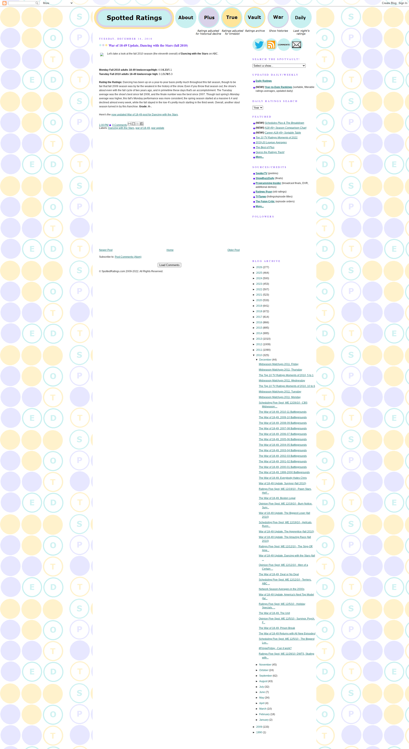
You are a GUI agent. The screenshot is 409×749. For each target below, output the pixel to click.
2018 (259, 311)
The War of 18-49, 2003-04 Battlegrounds (283, 450)
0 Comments (119, 125)
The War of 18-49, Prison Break (277, 628)
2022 (259, 289)
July (262, 686)
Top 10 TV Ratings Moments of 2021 (277, 137)
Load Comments (169, 265)
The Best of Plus (265, 147)
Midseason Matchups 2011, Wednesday (282, 380)
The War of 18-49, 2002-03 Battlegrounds (283, 455)
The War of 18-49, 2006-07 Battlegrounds (283, 434)
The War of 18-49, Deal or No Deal (279, 574)
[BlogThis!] (133, 124)
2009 (259, 726)
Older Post (234, 250)
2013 (259, 338)
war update (157, 128)
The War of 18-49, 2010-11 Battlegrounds (283, 411)
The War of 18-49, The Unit (274, 613)
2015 (259, 327)
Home (170, 250)
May (262, 697)
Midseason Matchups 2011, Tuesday (280, 391)
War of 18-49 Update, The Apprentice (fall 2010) (286, 531)
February (264, 714)
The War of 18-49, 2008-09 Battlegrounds (283, 422)
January (264, 719)
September (266, 675)
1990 (259, 732)
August (263, 681)
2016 (259, 322)
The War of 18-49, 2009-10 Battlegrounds (283, 417)
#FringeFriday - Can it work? (275, 648)
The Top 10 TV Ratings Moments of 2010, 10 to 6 (287, 386)
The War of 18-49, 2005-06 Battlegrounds (283, 439)
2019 (259, 305)
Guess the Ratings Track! (270, 152)
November (265, 664)
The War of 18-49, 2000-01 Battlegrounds (283, 467)
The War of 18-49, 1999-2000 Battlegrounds (284, 472)
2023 (259, 283)
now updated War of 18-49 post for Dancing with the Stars (144, 114)
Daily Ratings (264, 80)
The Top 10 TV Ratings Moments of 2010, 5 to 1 (286, 375)
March (263, 708)
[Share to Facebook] (142, 124)
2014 (259, 333)
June (262, 692)
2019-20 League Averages (271, 142)
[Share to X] (137, 124)
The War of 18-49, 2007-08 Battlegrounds (283, 428)
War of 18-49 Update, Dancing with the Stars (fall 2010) (148, 45)
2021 (259, 294)
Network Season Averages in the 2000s (281, 589)
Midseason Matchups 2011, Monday (280, 397)
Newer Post (105, 250)
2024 (259, 278)
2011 (259, 349)
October (264, 670)
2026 (259, 267)
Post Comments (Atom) (128, 256)
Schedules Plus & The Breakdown (284, 122)
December (265, 359)
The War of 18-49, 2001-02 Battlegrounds (283, 461)
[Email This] (129, 124)
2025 (259, 272)
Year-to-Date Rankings (278, 87)
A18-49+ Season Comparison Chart (285, 127)
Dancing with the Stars (121, 128)
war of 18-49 (142, 128)
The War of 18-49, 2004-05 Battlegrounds (283, 444)
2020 (259, 300)
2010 (259, 355)
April (262, 703)
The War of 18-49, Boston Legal (277, 498)
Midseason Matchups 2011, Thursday (280, 369)
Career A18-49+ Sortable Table (283, 132)
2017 (259, 316)
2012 (259, 344)
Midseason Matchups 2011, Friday (278, 364)
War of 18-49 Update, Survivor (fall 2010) (282, 483)
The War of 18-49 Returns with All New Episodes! (287, 633)
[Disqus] (169, 192)
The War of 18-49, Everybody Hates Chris (283, 477)
